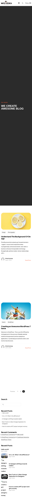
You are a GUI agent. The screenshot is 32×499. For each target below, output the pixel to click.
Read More (28, 260)
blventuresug (9, 258)
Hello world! (5, 413)
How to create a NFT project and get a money (14, 426)
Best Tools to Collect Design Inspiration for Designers (14, 422)
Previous (12, 391)
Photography (11, 232)
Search (4, 399)
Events (3, 322)
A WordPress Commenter (8, 434)
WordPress (10, 322)
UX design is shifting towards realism (12, 419)
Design (3, 232)
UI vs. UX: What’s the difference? (11, 416)
